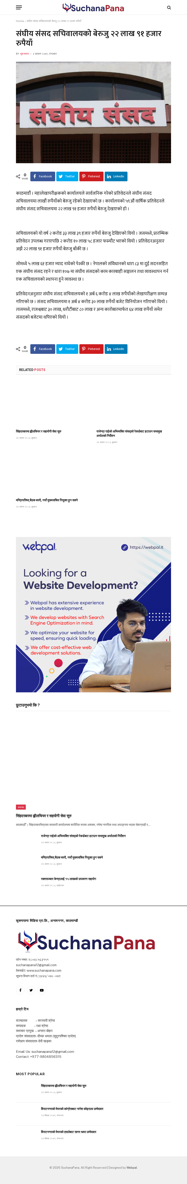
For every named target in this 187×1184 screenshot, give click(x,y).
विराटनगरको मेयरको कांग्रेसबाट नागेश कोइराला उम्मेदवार (72, 1109)
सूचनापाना (24, 53)
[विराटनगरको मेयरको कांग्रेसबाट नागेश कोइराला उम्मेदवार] (26, 1114)
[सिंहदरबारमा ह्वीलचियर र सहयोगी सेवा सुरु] (53, 403)
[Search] (168, 7)
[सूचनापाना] (93, 7)
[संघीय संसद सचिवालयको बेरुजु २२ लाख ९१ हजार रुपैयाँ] (93, 112)
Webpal (132, 1167)
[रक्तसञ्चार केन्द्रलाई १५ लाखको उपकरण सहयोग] (26, 884)
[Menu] (19, 7)
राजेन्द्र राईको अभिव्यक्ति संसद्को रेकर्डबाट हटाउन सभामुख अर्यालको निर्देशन (129, 433)
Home (20, 21)
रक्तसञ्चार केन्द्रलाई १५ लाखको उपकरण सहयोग (68, 879)
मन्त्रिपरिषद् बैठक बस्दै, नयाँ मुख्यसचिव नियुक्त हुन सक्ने (47, 500)
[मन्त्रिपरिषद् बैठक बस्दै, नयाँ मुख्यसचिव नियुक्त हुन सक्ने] (53, 472)
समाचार (21, 807)
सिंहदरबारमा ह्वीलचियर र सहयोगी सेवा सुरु (38, 431)
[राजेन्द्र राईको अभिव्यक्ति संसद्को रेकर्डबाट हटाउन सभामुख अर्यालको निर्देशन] (133, 403)
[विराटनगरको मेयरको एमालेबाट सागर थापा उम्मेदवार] (26, 1137)
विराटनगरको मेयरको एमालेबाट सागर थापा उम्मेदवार (68, 1132)
